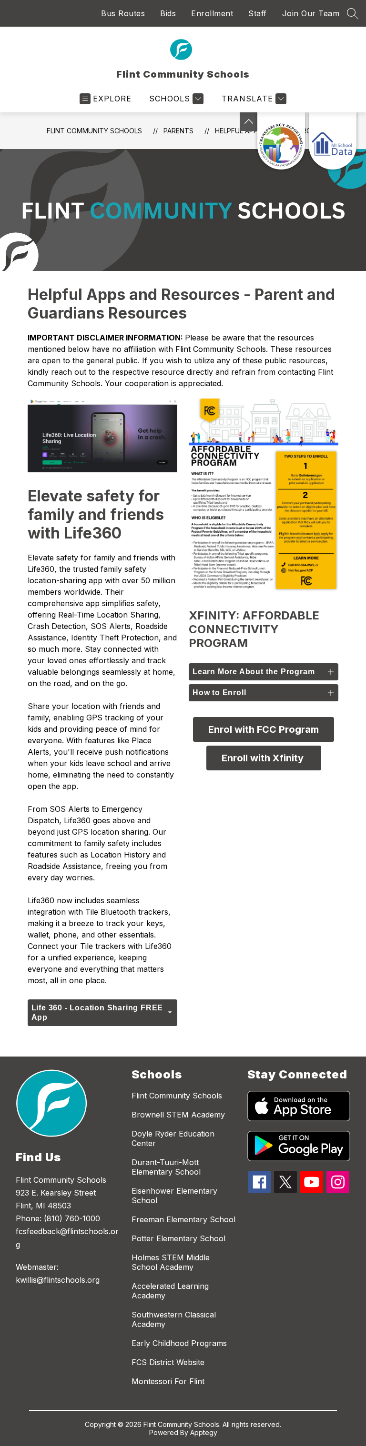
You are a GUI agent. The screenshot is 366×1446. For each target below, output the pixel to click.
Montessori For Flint (168, 1381)
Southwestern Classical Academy (174, 1319)
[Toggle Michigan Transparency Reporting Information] (249, 121)
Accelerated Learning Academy (170, 1290)
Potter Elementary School (178, 1238)
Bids (168, 13)
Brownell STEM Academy (178, 1114)
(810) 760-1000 (72, 1218)
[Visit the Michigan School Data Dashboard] (332, 141)
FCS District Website (168, 1362)
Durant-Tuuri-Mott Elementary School (166, 1167)
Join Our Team (311, 13)
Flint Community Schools (94, 131)
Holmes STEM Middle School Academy (171, 1262)
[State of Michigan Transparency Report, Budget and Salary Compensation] (281, 141)
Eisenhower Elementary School (174, 1195)
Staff (257, 13)
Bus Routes (123, 13)
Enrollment (212, 13)
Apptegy (203, 1432)
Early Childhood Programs (179, 1343)
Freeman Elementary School (183, 1219)
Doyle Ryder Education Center (173, 1138)
